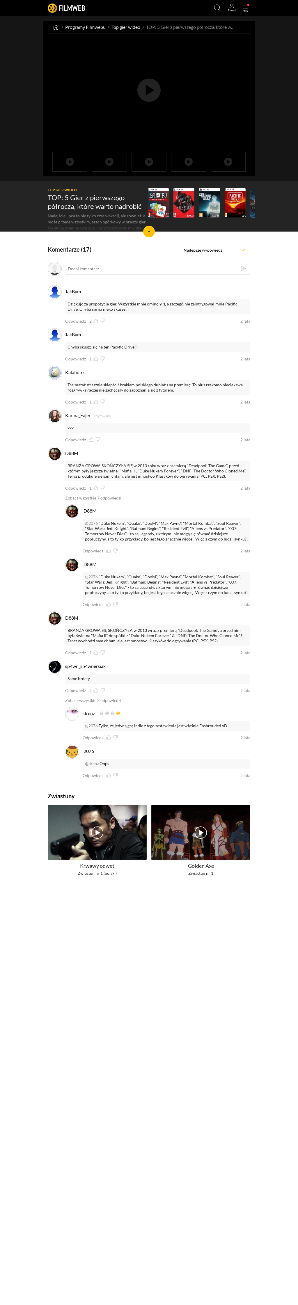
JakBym (73, 291)
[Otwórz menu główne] (245, 8)
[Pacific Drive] (235, 203)
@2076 (91, 523)
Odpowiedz (75, 321)
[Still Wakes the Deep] (209, 203)
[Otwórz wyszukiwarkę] (217, 8)
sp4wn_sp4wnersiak (85, 666)
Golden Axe (201, 866)
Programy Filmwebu (85, 27)
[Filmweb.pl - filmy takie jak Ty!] (66, 8)
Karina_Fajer (78, 415)
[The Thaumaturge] (183, 203)
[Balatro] (158, 203)
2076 (89, 751)
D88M (71, 453)
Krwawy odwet (97, 866)
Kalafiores (75, 372)
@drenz (92, 763)
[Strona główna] (55, 27)
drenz (89, 713)
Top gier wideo (125, 27)
